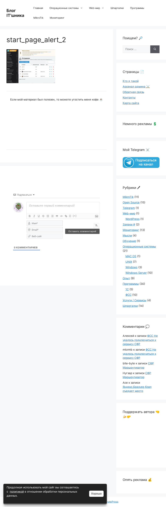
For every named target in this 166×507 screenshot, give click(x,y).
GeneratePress (109, 501)
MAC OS (130, 256)
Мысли (127, 235)
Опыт (126, 278)
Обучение (129, 241)
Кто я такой (131, 81)
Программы (137, 8)
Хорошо (96, 493)
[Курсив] (34, 216)
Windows (131, 267)
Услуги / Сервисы (134, 300)
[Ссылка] (66, 216)
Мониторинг (57, 17)
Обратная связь (133, 92)
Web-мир (94, 8)
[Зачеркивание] (43, 216)
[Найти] (155, 49)
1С (127, 289)
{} (70, 216)
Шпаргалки (117, 8)
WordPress (132, 219)
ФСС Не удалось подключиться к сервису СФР (140, 340)
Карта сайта (131, 103)
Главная (38, 8)
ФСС (128, 294)
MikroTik (38, 17)
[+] (75, 216)
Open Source (131, 202)
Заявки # (129, 224)
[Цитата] (57, 216)
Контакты (129, 97)
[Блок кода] (61, 216)
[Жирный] (29, 216)
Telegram (129, 208)
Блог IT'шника (15, 13)
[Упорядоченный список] (48, 216)
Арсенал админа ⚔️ (136, 86)
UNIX (128, 261)
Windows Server (136, 272)
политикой (17, 491)
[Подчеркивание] (38, 216)
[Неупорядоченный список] (52, 216)
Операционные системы (64, 8)
